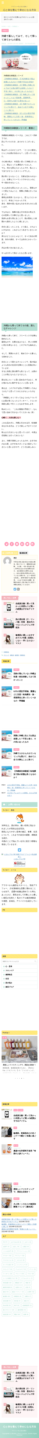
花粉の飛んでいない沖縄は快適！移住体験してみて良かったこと (25, 676)
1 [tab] (15, 1078)
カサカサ (21, 1260)
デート (32, 1269)
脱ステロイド (8, 1310)
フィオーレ (7, 1274)
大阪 (27, 1287)
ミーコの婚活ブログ (10, 1278)
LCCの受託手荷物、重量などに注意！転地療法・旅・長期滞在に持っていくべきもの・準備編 (22, 787)
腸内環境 (22, 1310)
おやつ (28, 1242)
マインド (6, 655)
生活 (7, 979)
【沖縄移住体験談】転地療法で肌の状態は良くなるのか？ (25, 774)
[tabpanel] (19, 1056)
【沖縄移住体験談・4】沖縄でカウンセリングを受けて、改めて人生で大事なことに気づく (19, 107)
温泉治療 (7, 1301)
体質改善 (7, 1283)
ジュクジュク (22, 1264)
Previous (3, 1058)
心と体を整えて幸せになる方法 (19, 10)
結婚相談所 (27, 1305)
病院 (26, 1301)
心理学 (30, 1292)
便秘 (27, 1283)
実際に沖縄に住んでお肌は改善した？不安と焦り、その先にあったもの (25, 738)
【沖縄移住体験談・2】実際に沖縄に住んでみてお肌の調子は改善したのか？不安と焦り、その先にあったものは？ (19, 88)
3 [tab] (20, 1078)
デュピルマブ (20, 1269)
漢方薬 (17, 1301)
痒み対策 (7, 1305)
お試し (16, 1246)
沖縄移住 (6, 652)
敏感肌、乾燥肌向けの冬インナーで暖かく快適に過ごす (25, 1136)
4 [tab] (22, 1078)
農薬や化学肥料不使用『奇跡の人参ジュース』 (19, 1229)
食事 (25, 1314)
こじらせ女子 (8, 1251)
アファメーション (23, 1251)
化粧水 (18, 1287)
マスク (30, 1274)
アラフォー (19, 1255)
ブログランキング (19, 866)
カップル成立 (8, 1264)
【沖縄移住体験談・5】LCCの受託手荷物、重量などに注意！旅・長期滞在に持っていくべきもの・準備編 (19, 116)
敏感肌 (17, 655)
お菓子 (6, 1246)
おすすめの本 (16, 1242)
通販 (17, 1314)
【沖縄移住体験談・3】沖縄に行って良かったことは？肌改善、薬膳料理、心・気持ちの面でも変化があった (19, 97)
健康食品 (9, 974)
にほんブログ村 (19, 859)
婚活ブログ (10, 987)
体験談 (12, 655)
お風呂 (26, 1246)
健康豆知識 (7, 1287)
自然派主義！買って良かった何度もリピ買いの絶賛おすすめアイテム (25, 1118)
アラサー (7, 1255)
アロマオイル (8, 1260)
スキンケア (10, 970)
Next (35, 1058)
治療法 (28, 1296)
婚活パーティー (18, 1292)
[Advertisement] (19, 300)
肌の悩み (9, 983)
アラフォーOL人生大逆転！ (19, 1430)
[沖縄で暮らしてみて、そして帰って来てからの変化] (22, 544)
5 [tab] (24, 1078)
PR (5, 1242)
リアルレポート (27, 1278)
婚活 (6, 1292)
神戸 (16, 1305)
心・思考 (9, 966)
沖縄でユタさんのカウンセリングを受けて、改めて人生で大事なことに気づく (25, 756)
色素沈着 (7, 1314)
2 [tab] (17, 1078)
